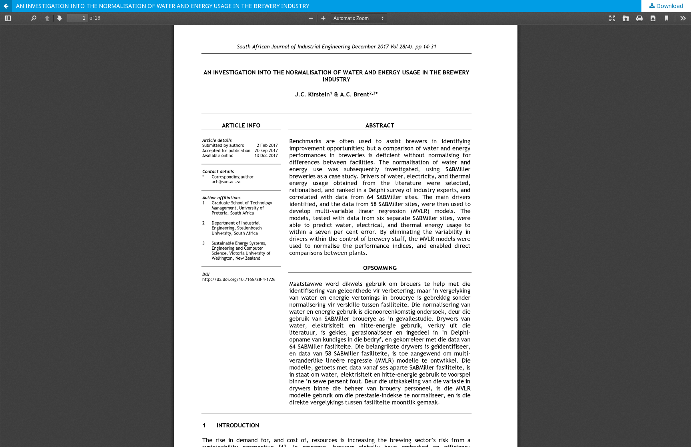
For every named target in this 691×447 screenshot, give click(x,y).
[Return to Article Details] (6, 6)
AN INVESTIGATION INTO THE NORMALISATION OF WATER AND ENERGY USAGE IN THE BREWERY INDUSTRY (162, 6)
